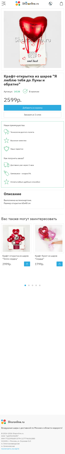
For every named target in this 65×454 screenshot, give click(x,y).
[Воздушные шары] (27, 3)
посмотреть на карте (10, 449)
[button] (25, 285)
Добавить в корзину (32, 107)
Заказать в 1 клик (32, 114)
